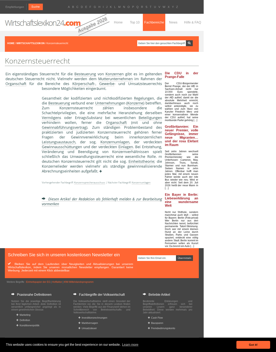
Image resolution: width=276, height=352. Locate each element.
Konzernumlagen (114, 141)
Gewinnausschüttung (60, 146)
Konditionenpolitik (28, 325)
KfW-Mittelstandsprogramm (79, 282)
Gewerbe (106, 83)
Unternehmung (108, 103)
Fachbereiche (154, 22)
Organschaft (15, 83)
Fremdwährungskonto (162, 328)
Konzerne (113, 73)
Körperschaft (83, 83)
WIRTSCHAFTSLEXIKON (30, 43)
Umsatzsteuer (88, 328)
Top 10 (135, 22)
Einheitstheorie (141, 161)
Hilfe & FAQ (192, 22)
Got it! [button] (253, 344)
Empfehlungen (14, 7)
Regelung (142, 98)
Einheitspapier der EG (38, 282)
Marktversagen (89, 323)
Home (118, 22)
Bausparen (156, 323)
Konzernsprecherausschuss (89, 182)
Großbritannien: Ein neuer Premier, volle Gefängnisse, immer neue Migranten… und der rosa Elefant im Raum (181, 136)
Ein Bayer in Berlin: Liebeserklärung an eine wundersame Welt (181, 200)
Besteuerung (85, 73)
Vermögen (50, 117)
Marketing (24, 315)
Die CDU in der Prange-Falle (181, 75)
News (173, 22)
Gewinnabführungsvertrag (64, 127)
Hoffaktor (57, 282)
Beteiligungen (150, 117)
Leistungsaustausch (58, 141)
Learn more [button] (130, 344)
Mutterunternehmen (115, 78)
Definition (24, 320)
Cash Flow (156, 317)
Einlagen (125, 146)
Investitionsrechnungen (93, 317)
